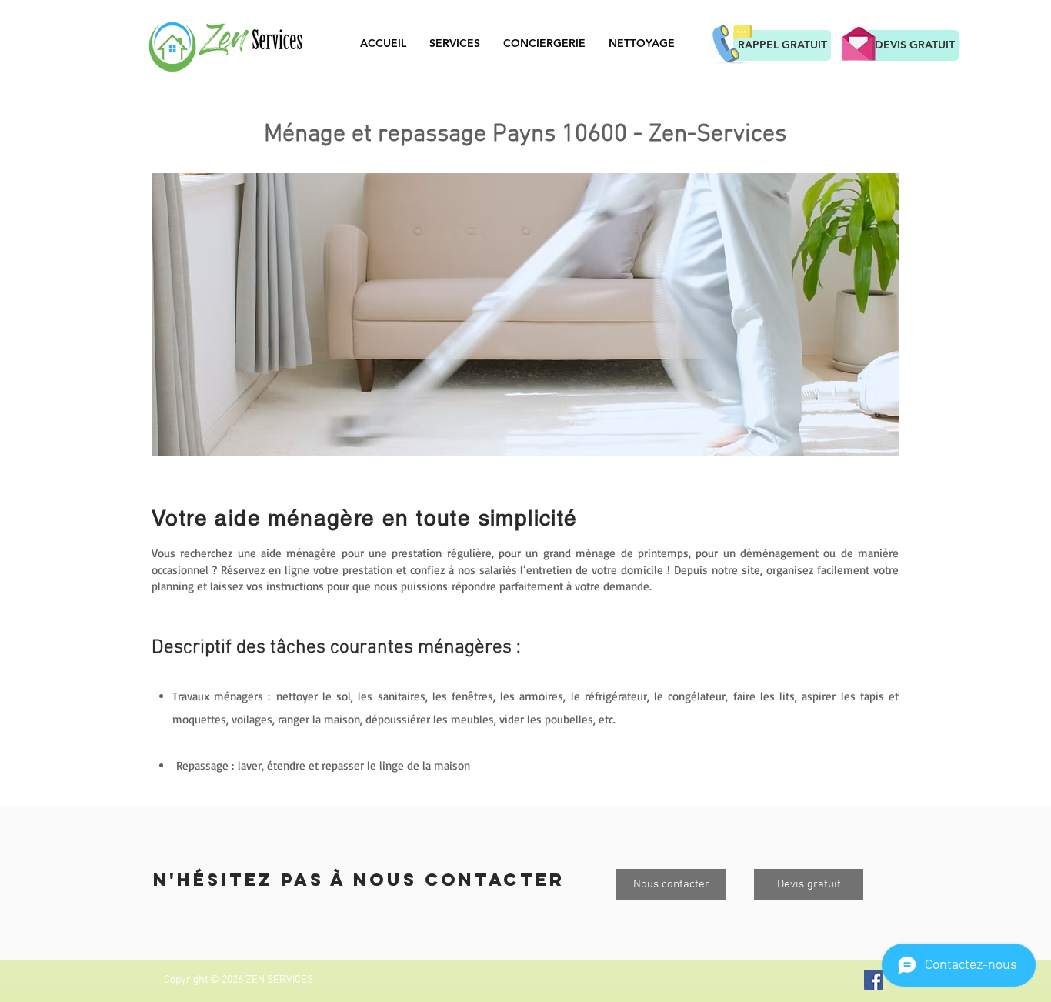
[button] (525, 314)
